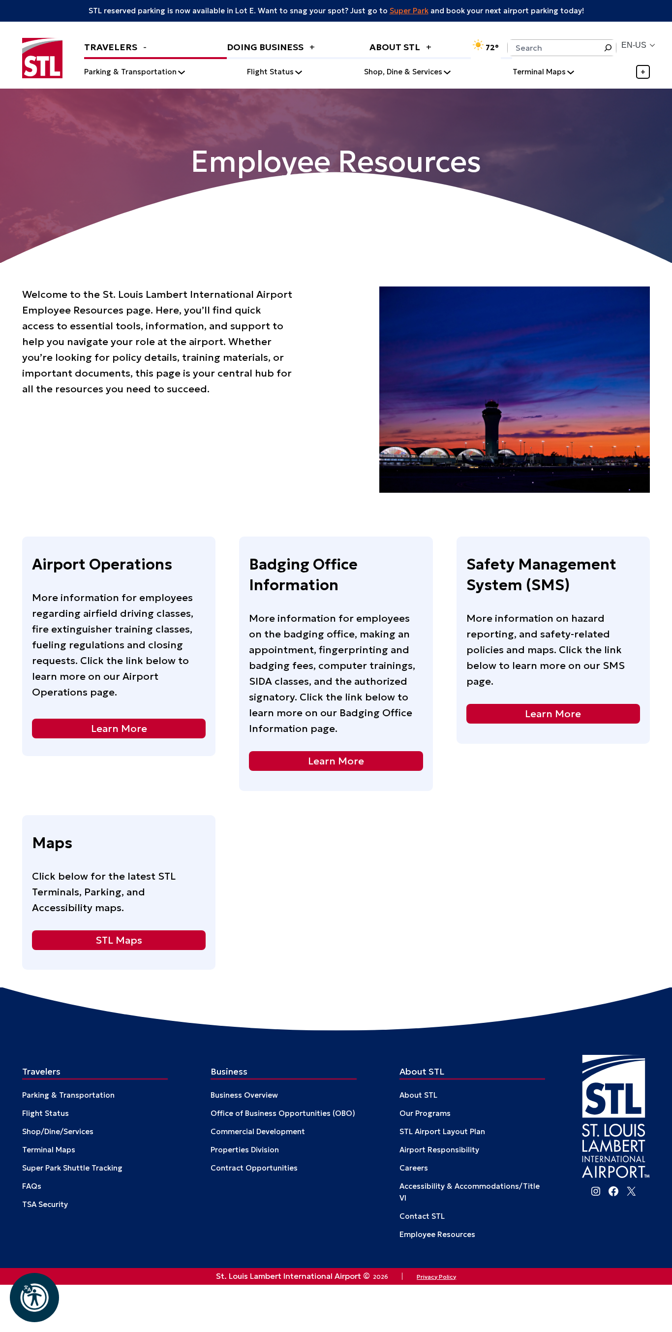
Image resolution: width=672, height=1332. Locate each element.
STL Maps (118, 939)
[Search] (608, 48)
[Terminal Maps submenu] (571, 71)
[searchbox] (553, 48)
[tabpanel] (367, 72)
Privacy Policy (436, 1276)
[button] (34, 1297)
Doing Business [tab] (266, 47)
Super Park (409, 10)
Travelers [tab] (111, 47)
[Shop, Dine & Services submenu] (447, 71)
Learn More (119, 728)
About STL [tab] (395, 47)
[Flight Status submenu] (299, 71)
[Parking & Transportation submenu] (181, 71)
